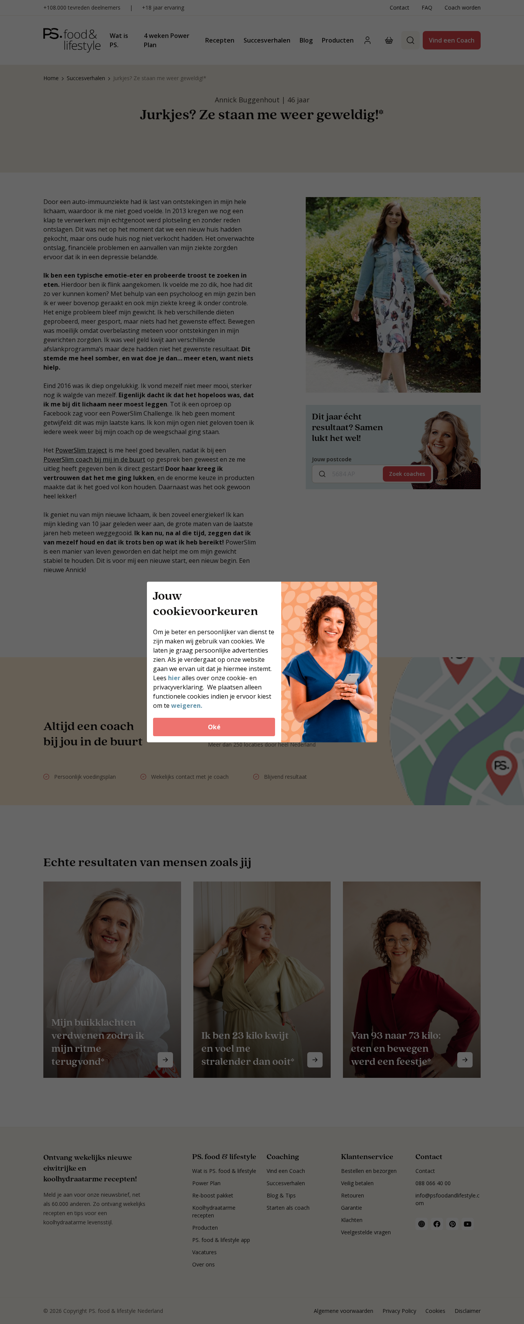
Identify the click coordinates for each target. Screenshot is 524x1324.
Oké (214, 727)
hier (175, 678)
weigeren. (186, 705)
